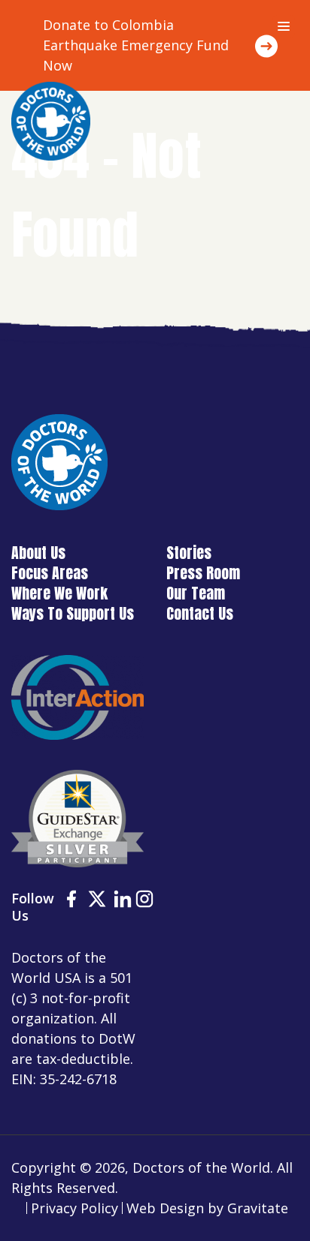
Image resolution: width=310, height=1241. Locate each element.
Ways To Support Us (72, 613)
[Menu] (283, 26)
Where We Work (59, 593)
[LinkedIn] (123, 901)
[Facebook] (71, 901)
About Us (38, 552)
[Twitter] (97, 901)
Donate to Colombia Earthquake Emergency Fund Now (136, 45)
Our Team (195, 593)
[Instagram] (144, 901)
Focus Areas (49, 572)
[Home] (50, 121)
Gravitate (257, 1208)
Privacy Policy (74, 1208)
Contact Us (199, 613)
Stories (188, 552)
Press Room (203, 572)
